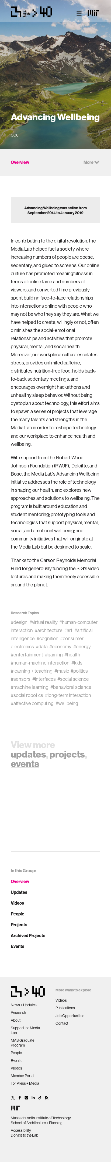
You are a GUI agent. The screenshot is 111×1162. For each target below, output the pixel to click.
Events (17, 946)
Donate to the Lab (24, 1135)
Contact (62, 1023)
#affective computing (32, 703)
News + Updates (24, 1004)
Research (18, 1012)
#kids (76, 663)
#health (72, 655)
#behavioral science (70, 687)
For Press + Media (25, 1083)
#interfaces (44, 679)
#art (68, 630)
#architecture (49, 630)
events (25, 763)
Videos (17, 903)
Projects (19, 924)
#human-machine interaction (40, 663)
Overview (20, 881)
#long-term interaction (68, 695)
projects (67, 754)
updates (28, 754)
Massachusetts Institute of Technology (41, 1117)
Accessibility (21, 1130)
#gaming (54, 655)
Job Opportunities (70, 1015)
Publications (65, 1007)
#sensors (20, 679)
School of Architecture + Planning (37, 1122)
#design (19, 622)
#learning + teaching (32, 671)
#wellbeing (67, 703)
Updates (19, 892)
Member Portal (22, 1075)
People (17, 914)
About (15, 1020)
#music (61, 671)
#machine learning (29, 687)
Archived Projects (28, 935)
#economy (60, 646)
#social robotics (27, 695)
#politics (79, 671)
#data (42, 646)
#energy (82, 646)
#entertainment (27, 655)
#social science (73, 679)
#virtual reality (43, 622)
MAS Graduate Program (22, 1043)
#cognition (47, 638)
